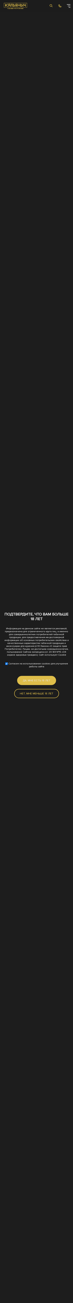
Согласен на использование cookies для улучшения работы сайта (38, 665)
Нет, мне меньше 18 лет (36, 693)
